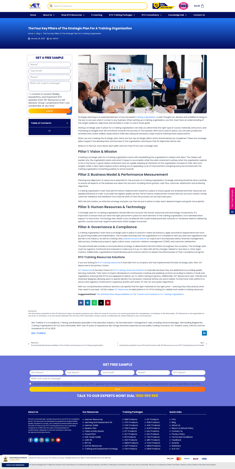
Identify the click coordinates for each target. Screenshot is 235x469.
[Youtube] (58, 440)
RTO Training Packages (120, 15)
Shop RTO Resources (71, 15)
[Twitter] (36, 440)
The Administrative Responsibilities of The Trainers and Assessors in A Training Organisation (140, 294)
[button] (67, 123)
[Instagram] (52, 440)
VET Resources (85, 270)
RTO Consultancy (150, 15)
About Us (47, 15)
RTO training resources (109, 262)
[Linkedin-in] (204, 333)
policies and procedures (135, 238)
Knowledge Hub (176, 15)
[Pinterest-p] (41, 440)
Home (33, 15)
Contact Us (199, 15)
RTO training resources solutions (129, 270)
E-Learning (96, 15)
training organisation (146, 117)
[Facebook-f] (30, 440)
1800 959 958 (146, 395)
